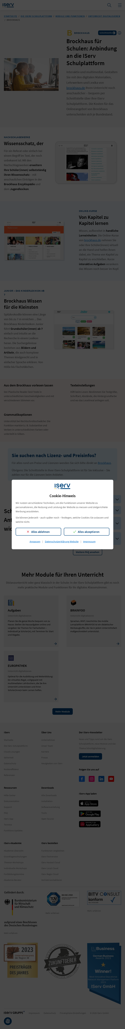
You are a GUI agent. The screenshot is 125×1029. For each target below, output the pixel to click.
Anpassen (35, 541)
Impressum (89, 541)
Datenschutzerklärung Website (62, 541)
